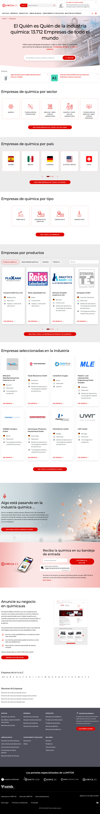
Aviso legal (4, 803)
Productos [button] (23, 13)
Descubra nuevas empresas (32, 720)
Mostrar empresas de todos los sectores (50, 127)
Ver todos (47, 580)
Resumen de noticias (8, 725)
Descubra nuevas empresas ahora (19, 529)
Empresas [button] (14, 13)
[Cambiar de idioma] (95, 13)
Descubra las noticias (8, 717)
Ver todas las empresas (50, 235)
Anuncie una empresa (30, 723)
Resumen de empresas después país (13, 702)
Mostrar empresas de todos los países (50, 182)
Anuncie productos (52, 726)
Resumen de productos (53, 729)
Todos (23, 5)
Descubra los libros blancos (10, 741)
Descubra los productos (53, 717)
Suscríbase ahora (86, 729)
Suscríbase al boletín (81, 561)
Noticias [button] (5, 13)
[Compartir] (92, 13)
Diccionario (27, 741)
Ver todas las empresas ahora (50, 469)
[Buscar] (54, 5)
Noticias (48, 741)
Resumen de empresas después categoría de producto (19, 696)
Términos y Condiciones (20, 803)
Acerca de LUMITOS (26, 796)
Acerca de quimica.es (42, 796)
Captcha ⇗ (66, 570)
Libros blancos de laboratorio (11, 744)
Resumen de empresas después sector (13, 693)
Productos (49, 744)
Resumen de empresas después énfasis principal (17, 699)
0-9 (3, 677)
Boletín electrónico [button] (73, 13)
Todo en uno (50, 750)
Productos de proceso (53, 723)
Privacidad (34, 803)
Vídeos (25, 744)
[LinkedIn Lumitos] (97, 803)
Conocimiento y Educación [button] (53, 13)
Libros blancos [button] (35, 13)
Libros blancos (50, 747)
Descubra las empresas (31, 717)
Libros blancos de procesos (10, 747)
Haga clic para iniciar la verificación (57, 568)
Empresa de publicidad (15, 657)
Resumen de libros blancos (10, 756)
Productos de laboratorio (54, 720)
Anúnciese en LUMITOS (8, 796)
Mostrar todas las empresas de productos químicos (50, 334)
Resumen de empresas (30, 726)
